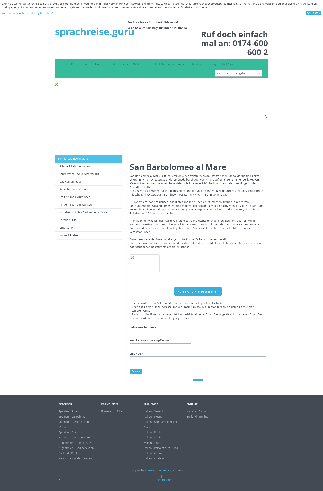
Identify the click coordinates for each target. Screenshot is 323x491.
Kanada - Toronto (197, 411)
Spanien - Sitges (69, 411)
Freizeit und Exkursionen (74, 197)
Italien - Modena (154, 458)
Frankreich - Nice (112, 411)
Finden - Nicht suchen (136, 64)
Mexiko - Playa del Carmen (75, 458)
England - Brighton (198, 416)
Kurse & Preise (68, 235)
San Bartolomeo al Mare (73, 158)
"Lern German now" (76, 64)
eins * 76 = (136, 353)
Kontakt (111, 64)
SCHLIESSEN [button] (313, 13)
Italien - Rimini (153, 432)
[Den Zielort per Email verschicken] (200, 380)
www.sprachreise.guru (162, 470)
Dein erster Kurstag (204, 64)
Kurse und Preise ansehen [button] (198, 291)
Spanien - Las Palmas (72, 416)
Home (97, 64)
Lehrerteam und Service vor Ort (78, 174)
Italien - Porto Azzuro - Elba (161, 448)
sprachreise (95, 31)
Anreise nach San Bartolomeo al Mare (82, 212)
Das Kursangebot (69, 181)
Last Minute (229, 64)
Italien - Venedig (154, 411)
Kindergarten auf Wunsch (75, 204)
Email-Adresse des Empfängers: (150, 340)
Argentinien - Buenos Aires (75, 442)
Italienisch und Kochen (73, 189)
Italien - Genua (153, 453)
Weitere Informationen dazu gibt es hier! (27, 13)
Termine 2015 (67, 220)
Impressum (165, 479)
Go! (258, 73)
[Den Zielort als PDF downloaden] (195, 380)
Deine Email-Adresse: (143, 327)
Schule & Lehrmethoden (74, 166)
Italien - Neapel (153, 416)
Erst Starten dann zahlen (170, 64)
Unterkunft (65, 227)
